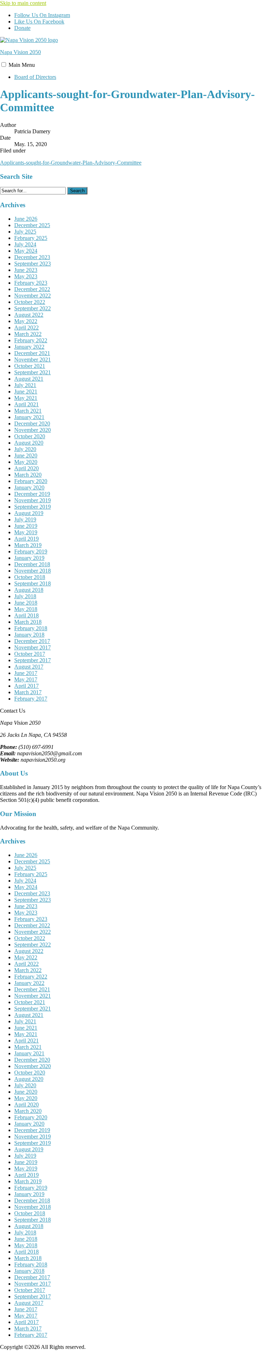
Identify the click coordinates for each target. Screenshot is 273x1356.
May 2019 (25, 532)
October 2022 (29, 302)
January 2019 (29, 558)
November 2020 (32, 430)
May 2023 (25, 276)
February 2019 (30, 551)
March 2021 (28, 411)
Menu (22, 65)
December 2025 (32, 225)
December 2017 (32, 641)
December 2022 (32, 289)
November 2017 (32, 647)
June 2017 (25, 673)
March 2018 (28, 622)
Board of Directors (35, 77)
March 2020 (28, 475)
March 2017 (28, 692)
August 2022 (28, 315)
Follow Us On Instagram (42, 15)
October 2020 (29, 436)
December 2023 (32, 257)
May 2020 (25, 462)
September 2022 (32, 308)
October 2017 (29, 654)
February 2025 (30, 238)
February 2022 (30, 340)
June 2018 (25, 603)
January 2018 (29, 635)
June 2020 (25, 455)
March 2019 (28, 545)
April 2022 (26, 328)
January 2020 (29, 487)
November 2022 (32, 296)
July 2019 (25, 519)
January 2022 (29, 347)
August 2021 (28, 379)
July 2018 (25, 596)
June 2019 (25, 526)
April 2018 (26, 615)
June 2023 (25, 270)
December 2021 (32, 353)
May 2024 (25, 251)
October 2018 (29, 577)
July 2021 (25, 385)
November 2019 (32, 500)
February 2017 (30, 699)
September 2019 (32, 507)
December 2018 (32, 564)
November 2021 (32, 360)
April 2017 (26, 686)
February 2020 (30, 481)
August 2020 (28, 443)
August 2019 (28, 513)
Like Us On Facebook (39, 21)
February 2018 (30, 628)
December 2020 (32, 423)
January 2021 (29, 417)
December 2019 (32, 494)
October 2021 (29, 366)
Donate (22, 28)
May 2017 (25, 679)
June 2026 (25, 219)
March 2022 (28, 334)
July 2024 (25, 244)
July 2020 (25, 449)
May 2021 (25, 398)
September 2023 (32, 264)
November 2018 (32, 571)
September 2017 (32, 660)
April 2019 (26, 539)
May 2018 (25, 609)
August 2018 (28, 590)
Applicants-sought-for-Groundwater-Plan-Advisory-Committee (70, 163)
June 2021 (25, 391)
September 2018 (32, 583)
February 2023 (30, 283)
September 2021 (32, 372)
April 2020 (26, 468)
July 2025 (25, 232)
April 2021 (26, 404)
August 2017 (28, 667)
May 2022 (25, 321)
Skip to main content (23, 3)
